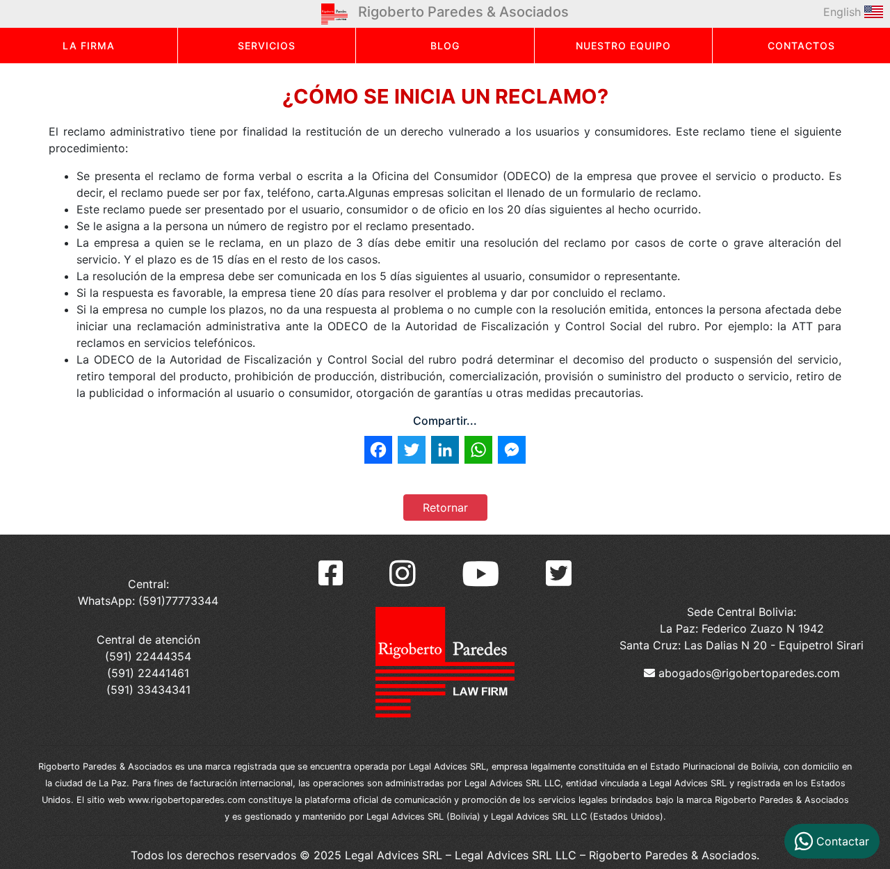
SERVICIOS (267, 45)
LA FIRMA (89, 45)
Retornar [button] (445, 507)
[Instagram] (402, 573)
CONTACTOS (801, 45)
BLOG (445, 45)
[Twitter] (559, 573)
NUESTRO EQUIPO (623, 45)
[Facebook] (330, 573)
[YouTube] (480, 573)
